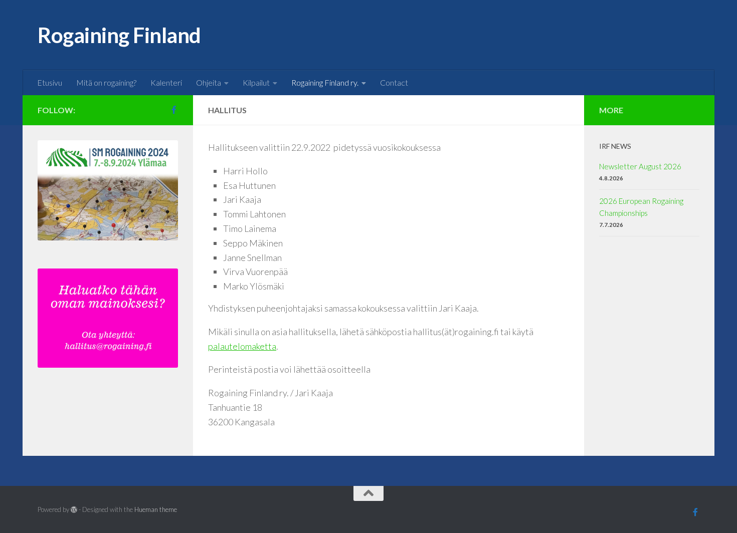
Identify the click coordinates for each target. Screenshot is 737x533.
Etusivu (49, 82)
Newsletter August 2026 (640, 166)
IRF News (615, 146)
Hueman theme (155, 509)
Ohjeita (208, 82)
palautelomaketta (242, 346)
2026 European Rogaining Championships (641, 206)
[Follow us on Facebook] (174, 110)
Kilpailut (256, 82)
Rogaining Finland (119, 35)
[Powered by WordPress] (74, 509)
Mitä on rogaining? (106, 82)
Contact (394, 82)
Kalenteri (166, 82)
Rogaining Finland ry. (324, 82)
